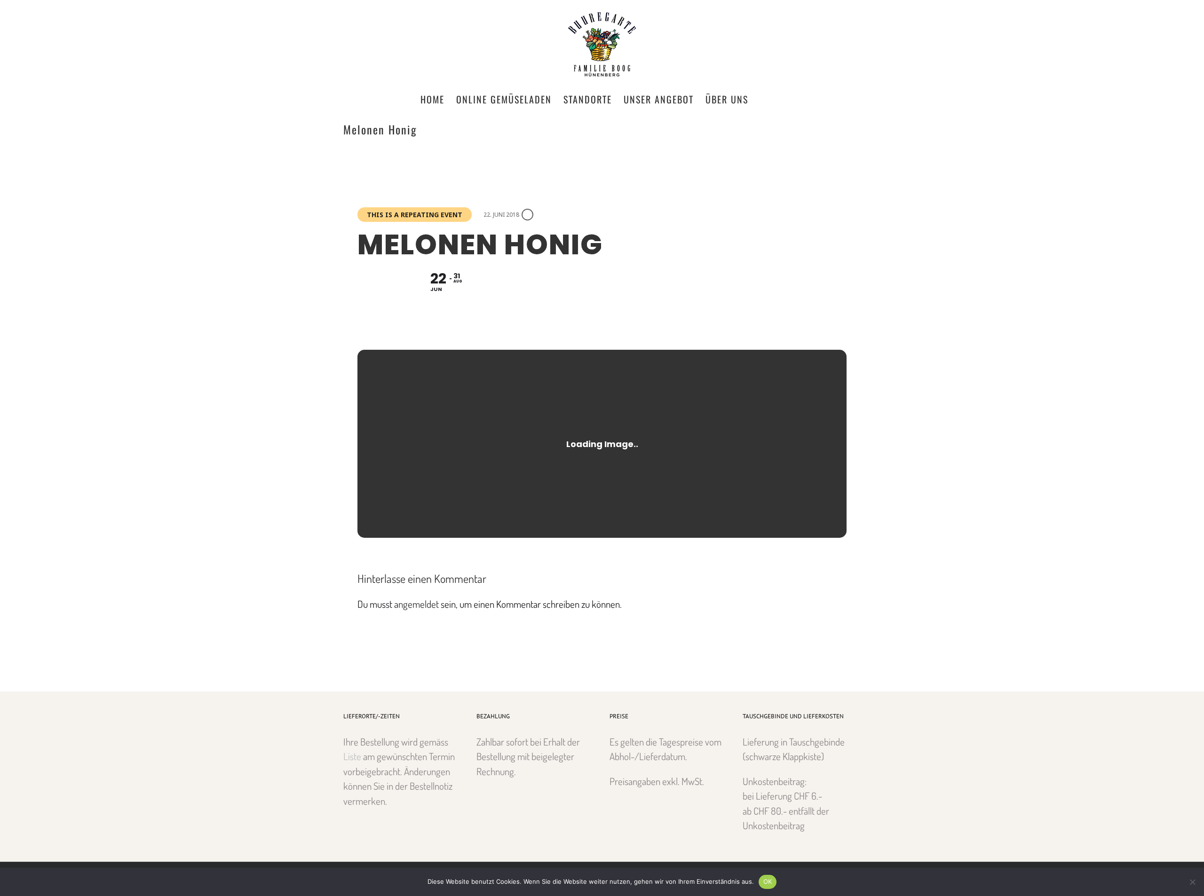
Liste (352, 756)
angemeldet (416, 603)
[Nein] (1192, 882)
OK (767, 881)
